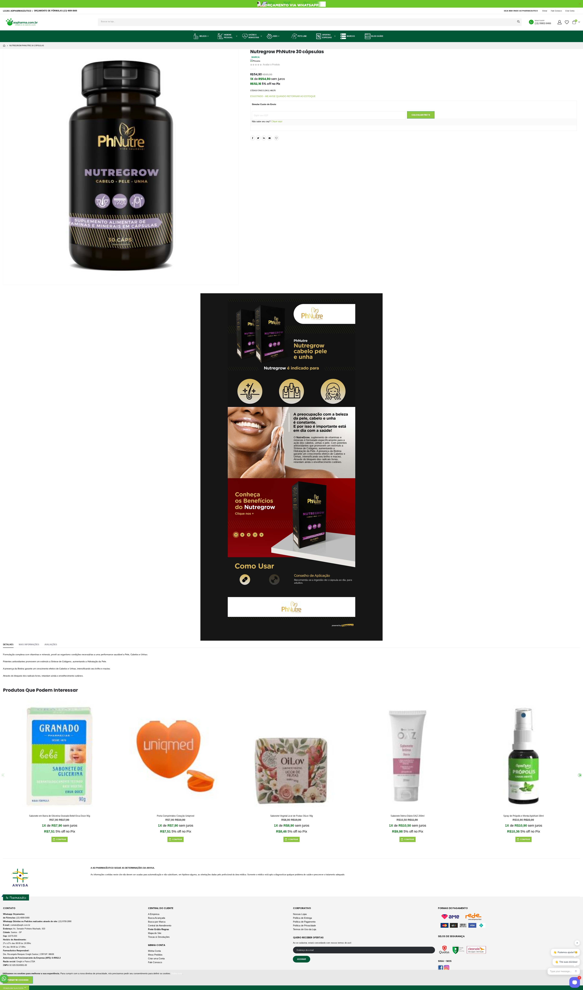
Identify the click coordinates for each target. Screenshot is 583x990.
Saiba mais (176, 973)
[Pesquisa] (518, 21)
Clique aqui (276, 121)
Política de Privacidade (304, 925)
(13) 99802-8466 (543, 23)
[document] (292, 978)
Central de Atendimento (159, 925)
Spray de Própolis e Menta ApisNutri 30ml (523, 815)
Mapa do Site (154, 933)
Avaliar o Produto (271, 64)
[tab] (8, 645)
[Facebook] (440, 967)
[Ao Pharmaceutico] (22, 22)
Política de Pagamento (304, 921)
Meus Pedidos (155, 954)
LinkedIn (263, 138)
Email (269, 138)
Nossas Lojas (300, 914)
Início (4, 45)
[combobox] (310, 21)
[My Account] (559, 22)
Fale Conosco (556, 11)
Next (579, 774)
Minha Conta (154, 951)
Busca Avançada (156, 918)
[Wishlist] (566, 22)
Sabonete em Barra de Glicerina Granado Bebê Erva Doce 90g (59, 815)
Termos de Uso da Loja (304, 929)
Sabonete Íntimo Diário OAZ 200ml (407, 815)
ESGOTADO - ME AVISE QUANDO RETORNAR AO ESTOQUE (282, 96)
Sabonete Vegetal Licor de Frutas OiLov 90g (291, 815)
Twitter (258, 138)
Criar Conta (569, 11)
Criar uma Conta (156, 958)
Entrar (544, 11)
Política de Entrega (302, 918)
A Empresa (153, 914)
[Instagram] (446, 967)
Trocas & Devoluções (159, 937)
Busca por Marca (156, 921)
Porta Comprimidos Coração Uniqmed (175, 815)
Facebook (252, 138)
